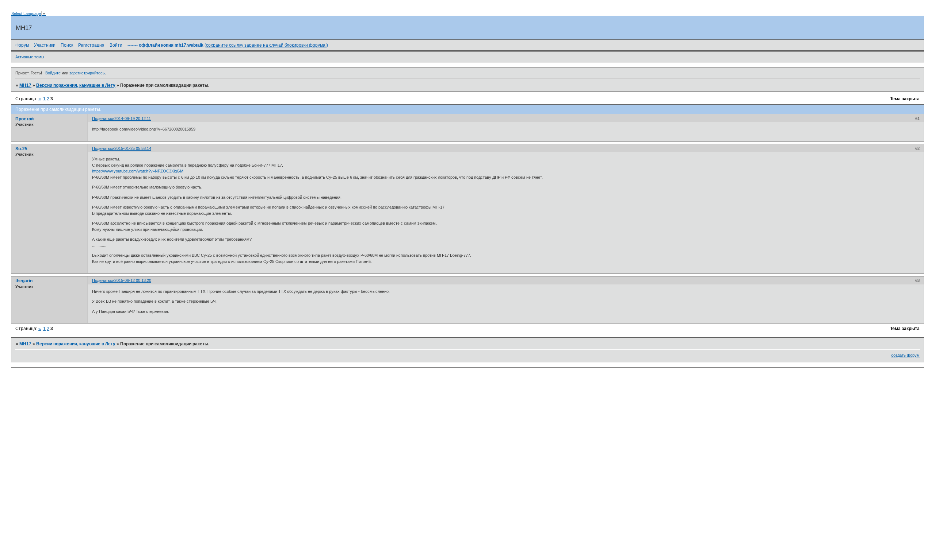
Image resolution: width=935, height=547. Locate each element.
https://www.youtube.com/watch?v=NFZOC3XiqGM (137, 171)
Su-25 (21, 148)
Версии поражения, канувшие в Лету (75, 85)
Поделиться (103, 118)
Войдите (53, 73)
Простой (24, 118)
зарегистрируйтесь (87, 73)
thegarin (24, 280)
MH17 (25, 85)
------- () (227, 45)
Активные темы (29, 57)
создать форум (905, 355)
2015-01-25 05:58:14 (132, 148)
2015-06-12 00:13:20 (132, 280)
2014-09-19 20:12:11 (132, 118)
